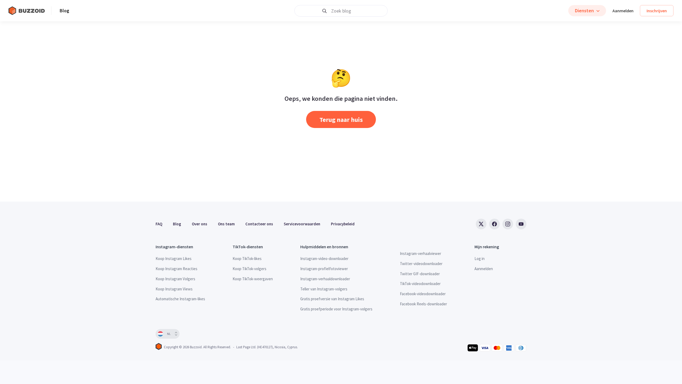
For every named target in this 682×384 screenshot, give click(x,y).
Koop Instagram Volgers (175, 278)
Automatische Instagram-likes (180, 298)
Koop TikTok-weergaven (253, 278)
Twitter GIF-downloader (420, 273)
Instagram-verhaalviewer (420, 253)
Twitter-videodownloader (421, 263)
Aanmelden (623, 10)
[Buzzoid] (30, 10)
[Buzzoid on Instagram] (507, 224)
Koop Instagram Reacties (176, 268)
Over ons (199, 223)
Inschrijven (657, 10)
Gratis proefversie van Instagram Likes (332, 298)
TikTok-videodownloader (420, 283)
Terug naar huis (341, 119)
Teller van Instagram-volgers (323, 288)
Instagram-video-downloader (324, 258)
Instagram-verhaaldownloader (325, 278)
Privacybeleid (343, 223)
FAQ (159, 223)
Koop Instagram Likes (174, 258)
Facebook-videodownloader (423, 293)
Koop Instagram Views (174, 288)
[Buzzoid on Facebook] (494, 224)
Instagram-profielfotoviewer (324, 268)
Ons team (226, 223)
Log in (479, 258)
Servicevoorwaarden (302, 223)
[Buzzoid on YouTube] (521, 224)
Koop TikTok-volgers (249, 268)
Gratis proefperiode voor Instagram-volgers (336, 308)
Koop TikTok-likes (247, 258)
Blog (64, 10)
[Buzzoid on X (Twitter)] (481, 224)
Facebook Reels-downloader (423, 303)
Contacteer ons (259, 223)
